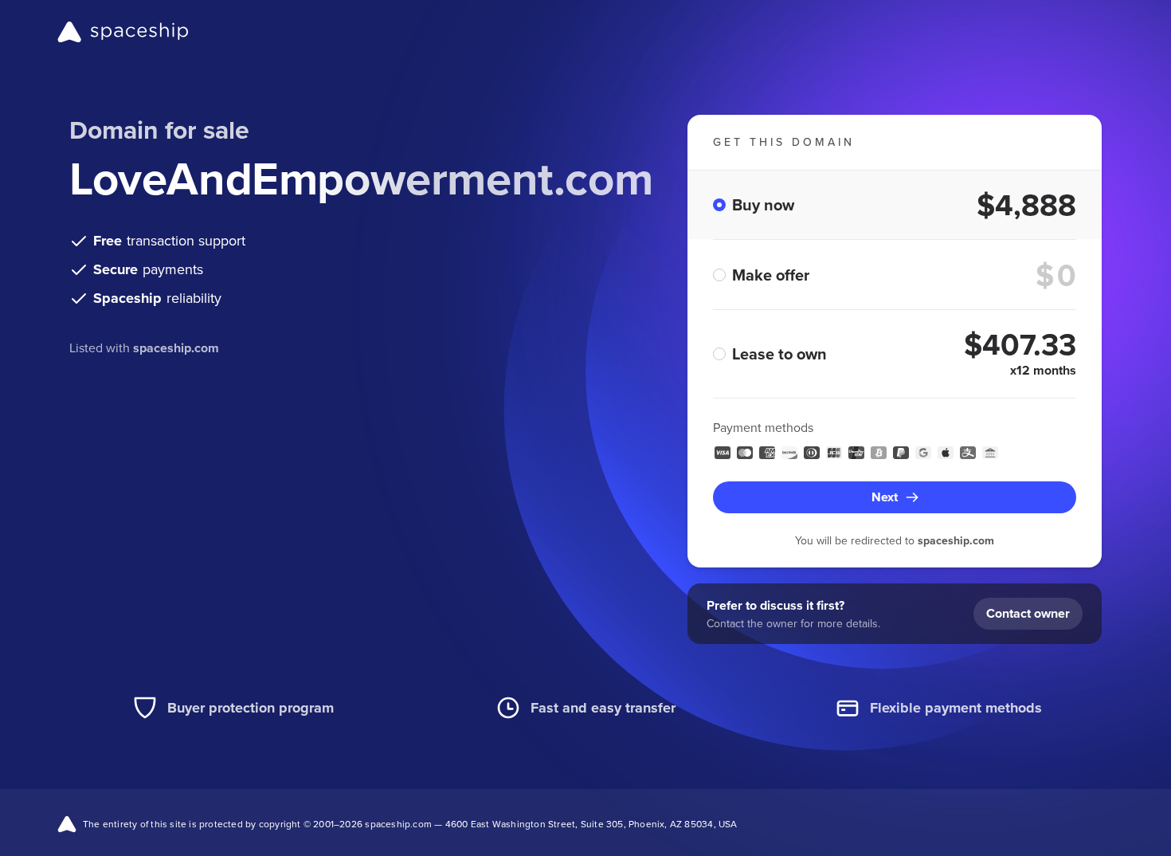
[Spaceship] (123, 32)
